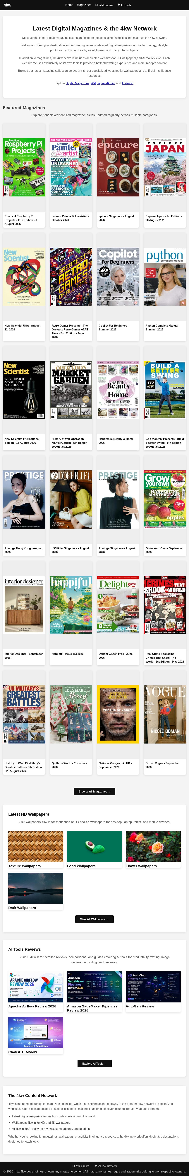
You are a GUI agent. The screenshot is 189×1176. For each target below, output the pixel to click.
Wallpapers (106, 5)
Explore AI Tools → (94, 1063)
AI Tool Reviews (107, 1165)
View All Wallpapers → (94, 919)
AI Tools (125, 5)
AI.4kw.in (127, 83)
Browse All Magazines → (94, 791)
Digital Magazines (77, 83)
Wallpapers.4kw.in (103, 83)
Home (69, 4)
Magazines (84, 4)
